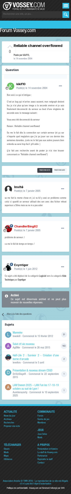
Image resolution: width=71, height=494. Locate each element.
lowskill (16, 336)
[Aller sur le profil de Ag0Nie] (8, 346)
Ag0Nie (16, 347)
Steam (6, 449)
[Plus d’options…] (60, 86)
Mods (40, 438)
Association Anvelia (11, 481)
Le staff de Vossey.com (47, 452)
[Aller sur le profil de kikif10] (10, 86)
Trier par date (59, 170)
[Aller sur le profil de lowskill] (8, 335)
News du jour (9, 416)
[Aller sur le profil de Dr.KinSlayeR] (8, 372)
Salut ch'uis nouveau (23, 344)
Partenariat (42, 456)
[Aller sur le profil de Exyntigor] (8, 267)
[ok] (65, 14)
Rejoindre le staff (45, 459)
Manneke (17, 333)
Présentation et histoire (48, 449)
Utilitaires (8, 459)
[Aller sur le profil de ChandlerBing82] (8, 228)
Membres (42, 423)
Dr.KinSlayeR (19, 374)
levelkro (17, 362)
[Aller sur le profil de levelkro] (8, 357)
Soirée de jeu (43, 419)
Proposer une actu (12, 426)
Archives (7, 419)
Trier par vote (44, 170)
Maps (6, 456)
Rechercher (9, 423)
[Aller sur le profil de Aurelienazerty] (8, 387)
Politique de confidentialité (17, 488)
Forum (40, 416)
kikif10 (26, 55)
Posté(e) (31, 88)
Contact (41, 463)
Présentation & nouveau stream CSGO (32, 370)
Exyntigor (21, 265)
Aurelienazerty (20, 392)
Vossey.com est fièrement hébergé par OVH (46, 488)
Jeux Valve (42, 434)
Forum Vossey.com (18, 31)
